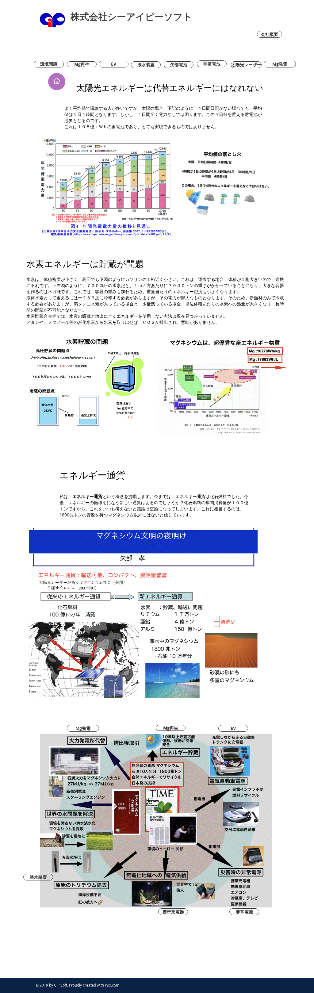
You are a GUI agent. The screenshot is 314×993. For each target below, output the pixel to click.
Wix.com (112, 985)
